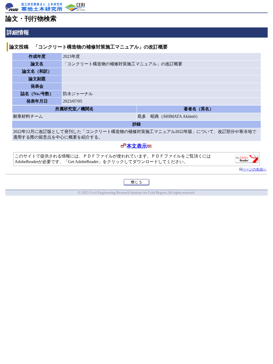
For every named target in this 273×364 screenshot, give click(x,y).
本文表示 (137, 146)
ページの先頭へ (254, 169)
